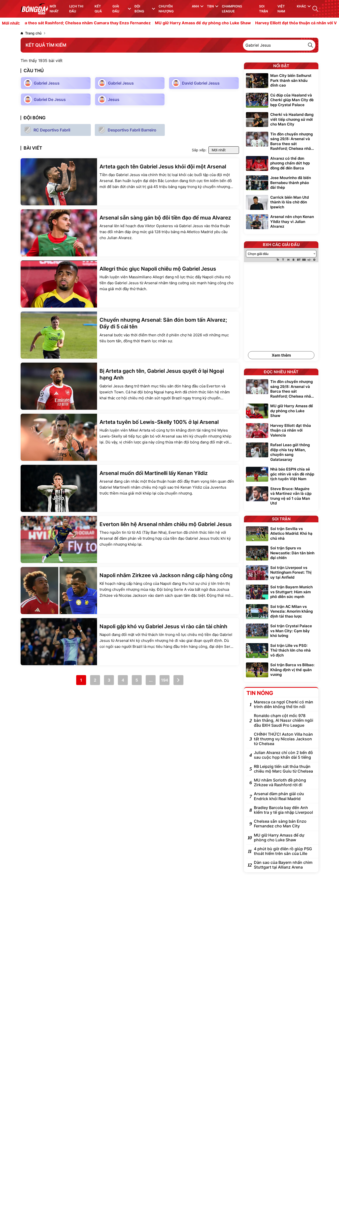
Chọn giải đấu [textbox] (258, 254)
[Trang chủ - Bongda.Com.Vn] (34, 9)
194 (164, 680)
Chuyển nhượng (166, 8)
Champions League (232, 8)
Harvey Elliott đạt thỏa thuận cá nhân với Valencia (274, 23)
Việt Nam (281, 8)
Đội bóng (139, 8)
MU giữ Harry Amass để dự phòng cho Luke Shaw (175, 23)
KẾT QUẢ (98, 8)
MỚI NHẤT (54, 8)
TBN (210, 6)
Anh (195, 6)
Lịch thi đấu (76, 8)
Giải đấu (115, 8)
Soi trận (263, 8)
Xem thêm (281, 355)
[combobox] (281, 253)
